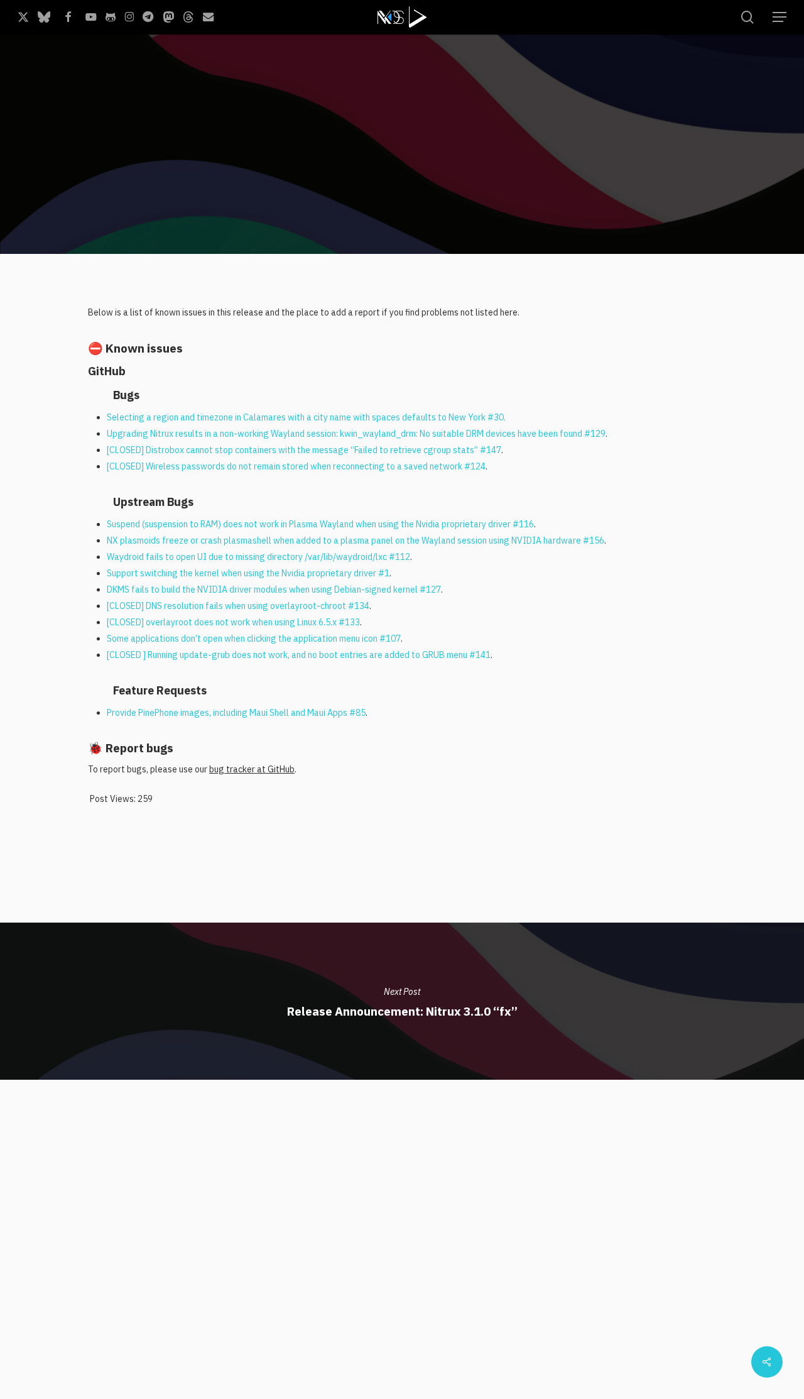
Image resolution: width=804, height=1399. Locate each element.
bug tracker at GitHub (252, 769)
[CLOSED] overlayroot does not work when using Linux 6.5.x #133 (233, 622)
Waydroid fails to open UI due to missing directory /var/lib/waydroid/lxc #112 (258, 556)
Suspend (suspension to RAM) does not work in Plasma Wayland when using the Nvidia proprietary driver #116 (320, 524)
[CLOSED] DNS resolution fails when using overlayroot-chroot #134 (238, 606)
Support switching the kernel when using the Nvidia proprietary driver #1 (248, 573)
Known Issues (291, 230)
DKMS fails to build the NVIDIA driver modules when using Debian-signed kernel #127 (274, 589)
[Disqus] (402, 1237)
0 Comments (709, 215)
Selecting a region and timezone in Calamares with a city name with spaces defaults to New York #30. (306, 417)
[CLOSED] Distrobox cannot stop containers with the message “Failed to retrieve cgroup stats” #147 (304, 450)
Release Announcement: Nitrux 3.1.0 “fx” (402, 1001)
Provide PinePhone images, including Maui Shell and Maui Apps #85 (236, 712)
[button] (779, 17)
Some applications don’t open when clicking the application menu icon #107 (254, 638)
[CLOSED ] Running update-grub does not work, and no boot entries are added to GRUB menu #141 (299, 655)
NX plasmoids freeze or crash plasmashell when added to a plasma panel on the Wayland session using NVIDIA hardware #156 (355, 540)
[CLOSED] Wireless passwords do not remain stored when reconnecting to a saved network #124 (296, 466)
